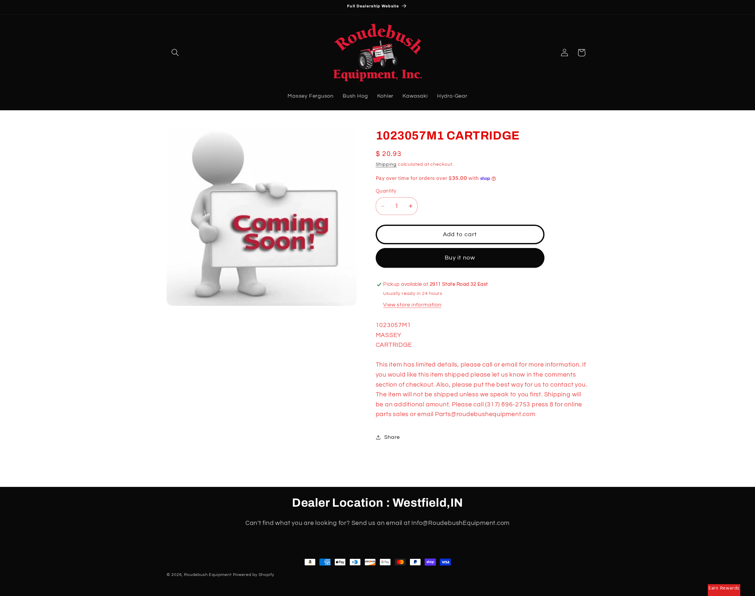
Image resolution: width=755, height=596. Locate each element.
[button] (175, 52)
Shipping (386, 164)
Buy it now (460, 258)
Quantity (386, 191)
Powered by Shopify (253, 574)
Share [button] (392, 437)
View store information (412, 305)
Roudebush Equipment (208, 574)
